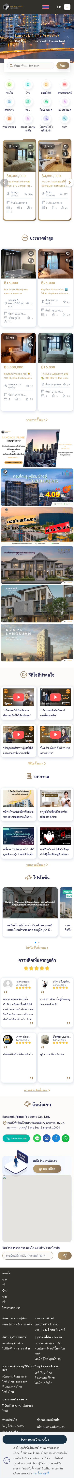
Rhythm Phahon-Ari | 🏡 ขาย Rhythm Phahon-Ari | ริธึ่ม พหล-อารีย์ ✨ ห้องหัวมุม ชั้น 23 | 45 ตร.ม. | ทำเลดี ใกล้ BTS (18, 376)
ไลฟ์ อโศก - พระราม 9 (14, 1381)
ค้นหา (62, 65)
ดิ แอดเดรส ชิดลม (45, 1377)
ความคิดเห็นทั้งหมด (36, 1090)
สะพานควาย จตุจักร (14, 1318)
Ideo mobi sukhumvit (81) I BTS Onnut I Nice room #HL (19, 183)
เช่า (4, 1284)
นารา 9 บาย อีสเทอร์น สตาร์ (50, 1329)
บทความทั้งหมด (35, 865)
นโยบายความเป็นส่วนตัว (51, 1427)
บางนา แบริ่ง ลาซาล (14, 1399)
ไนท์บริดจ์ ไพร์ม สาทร (47, 1324)
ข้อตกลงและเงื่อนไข (48, 1420)
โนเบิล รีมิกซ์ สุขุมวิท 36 (48, 1358)
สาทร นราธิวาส (44, 1318)
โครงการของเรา (11, 1308)
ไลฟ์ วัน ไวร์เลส (43, 1372)
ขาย (4, 1279)
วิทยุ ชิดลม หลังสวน (47, 1366)
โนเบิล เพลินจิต (43, 1382)
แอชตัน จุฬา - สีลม (12, 1343)
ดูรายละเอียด (47, 1168)
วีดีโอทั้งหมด (35, 763)
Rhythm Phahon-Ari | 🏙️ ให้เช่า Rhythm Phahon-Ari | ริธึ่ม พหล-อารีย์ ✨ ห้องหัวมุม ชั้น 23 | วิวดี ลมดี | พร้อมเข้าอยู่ (55, 291)
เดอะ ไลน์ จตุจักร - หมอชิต (17, 1324)
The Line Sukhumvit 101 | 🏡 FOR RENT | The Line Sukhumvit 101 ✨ (55, 376)
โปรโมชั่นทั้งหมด (36, 947)
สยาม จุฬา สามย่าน (14, 1337)
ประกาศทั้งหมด (35, 419)
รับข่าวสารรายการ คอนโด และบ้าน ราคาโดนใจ (31, 1247)
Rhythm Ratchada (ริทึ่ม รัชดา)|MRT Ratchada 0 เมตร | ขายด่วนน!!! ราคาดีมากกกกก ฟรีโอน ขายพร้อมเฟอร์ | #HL (54, 183)
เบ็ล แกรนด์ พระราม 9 (14, 1376)
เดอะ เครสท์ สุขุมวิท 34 (48, 1343)
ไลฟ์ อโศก (8, 1391)
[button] (68, 38)
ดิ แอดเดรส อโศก (12, 1386)
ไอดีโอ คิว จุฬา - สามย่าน (16, 1348)
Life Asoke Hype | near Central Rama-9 (16, 291)
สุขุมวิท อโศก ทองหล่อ (48, 1337)
